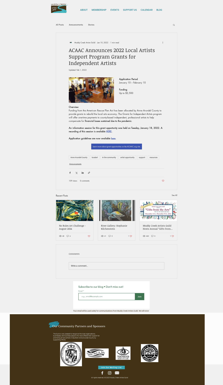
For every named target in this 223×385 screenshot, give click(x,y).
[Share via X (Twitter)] (76, 173)
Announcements (76, 25)
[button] (174, 25)
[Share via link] (89, 173)
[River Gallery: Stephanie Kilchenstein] (116, 210)
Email (80, 291)
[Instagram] (109, 373)
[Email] (117, 373)
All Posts (60, 25)
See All (174, 195)
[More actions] (162, 42)
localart (95, 157)
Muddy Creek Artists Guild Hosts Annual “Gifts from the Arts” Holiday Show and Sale (158, 227)
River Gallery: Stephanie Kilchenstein (114, 227)
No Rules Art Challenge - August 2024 (72, 227)
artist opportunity (127, 157)
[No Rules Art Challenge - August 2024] (74, 210)
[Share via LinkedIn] (82, 173)
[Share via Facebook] (70, 173)
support (142, 157)
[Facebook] (102, 373)
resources (153, 157)
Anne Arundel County (78, 157)
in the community (109, 157)
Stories (91, 25)
